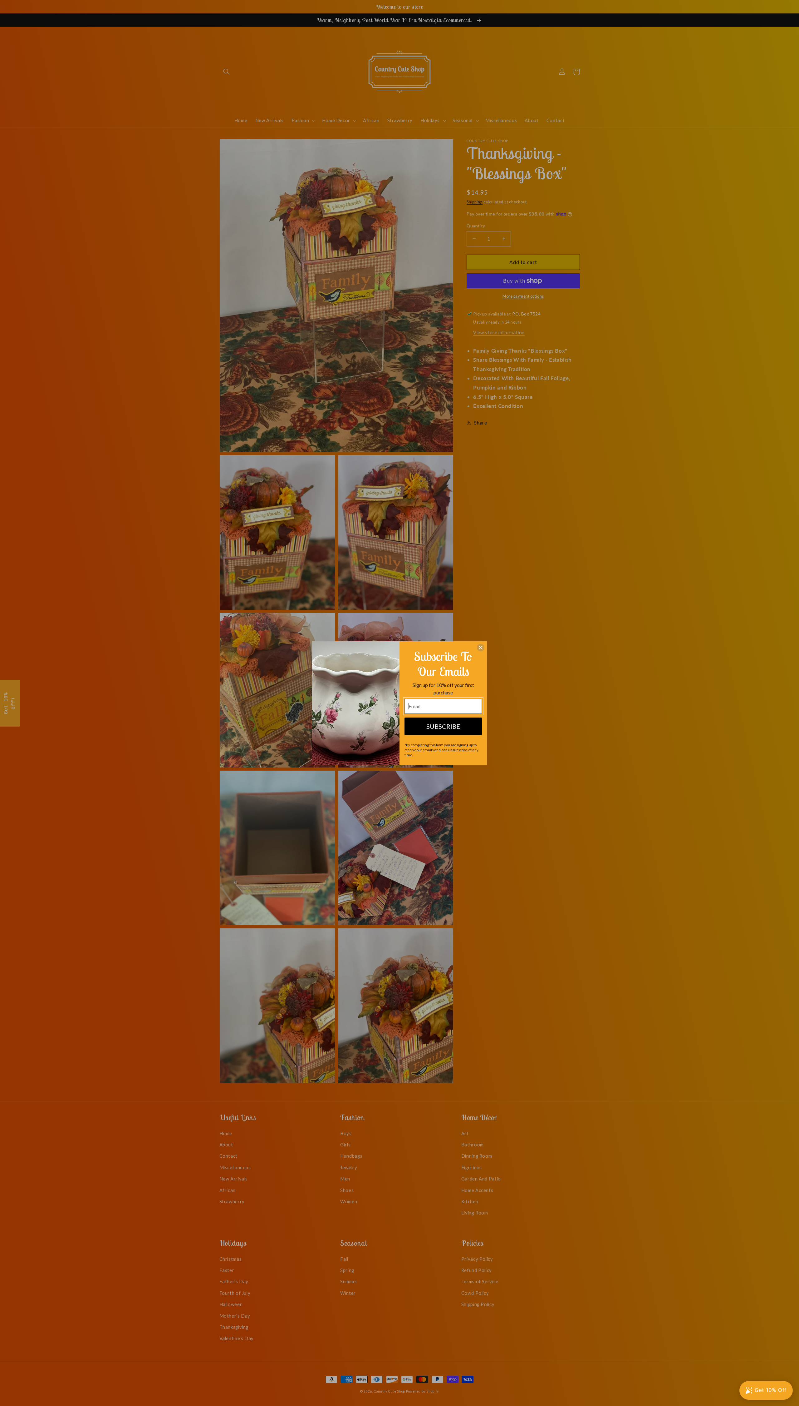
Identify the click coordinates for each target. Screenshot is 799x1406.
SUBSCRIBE (443, 726)
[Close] (480, 647)
